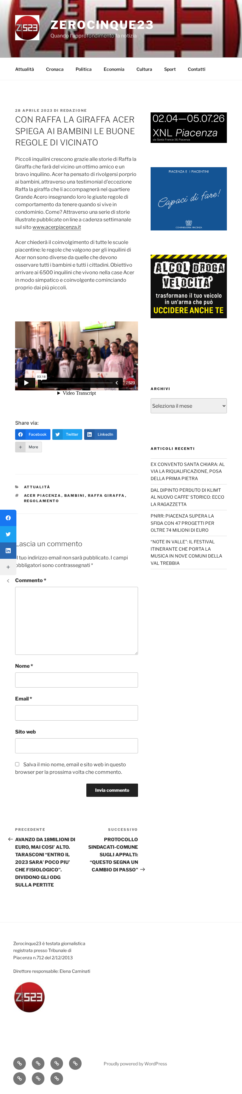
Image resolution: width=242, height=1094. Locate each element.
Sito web (25, 732)
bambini (74, 495)
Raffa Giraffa (106, 495)
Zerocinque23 (102, 25)
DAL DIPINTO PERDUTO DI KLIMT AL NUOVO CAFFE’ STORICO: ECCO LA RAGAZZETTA (187, 497)
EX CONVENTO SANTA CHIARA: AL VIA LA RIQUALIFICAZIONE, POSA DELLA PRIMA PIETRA (188, 471)
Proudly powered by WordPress (135, 1063)
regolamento (42, 501)
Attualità (24, 69)
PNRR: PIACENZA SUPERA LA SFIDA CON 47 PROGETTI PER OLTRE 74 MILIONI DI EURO (182, 523)
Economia (114, 69)
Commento (30, 580)
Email (23, 699)
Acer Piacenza (42, 495)
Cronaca (55, 69)
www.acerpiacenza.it (56, 227)
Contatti (196, 69)
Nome (24, 666)
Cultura (144, 69)
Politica (84, 69)
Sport (170, 69)
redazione (73, 110)
